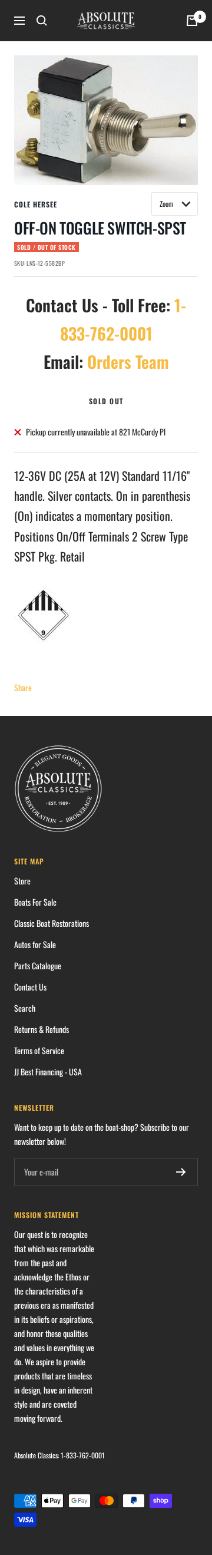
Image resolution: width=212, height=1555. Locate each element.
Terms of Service (39, 1050)
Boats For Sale (35, 902)
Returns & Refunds (41, 1029)
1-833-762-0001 (83, 1455)
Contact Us (30, 986)
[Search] (42, 20)
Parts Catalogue (37, 965)
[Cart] (192, 20)
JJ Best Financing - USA (48, 1071)
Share (23, 687)
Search (24, 1008)
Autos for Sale (35, 944)
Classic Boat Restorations (51, 923)
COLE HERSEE (35, 204)
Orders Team (128, 361)
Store (22, 880)
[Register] (181, 1172)
